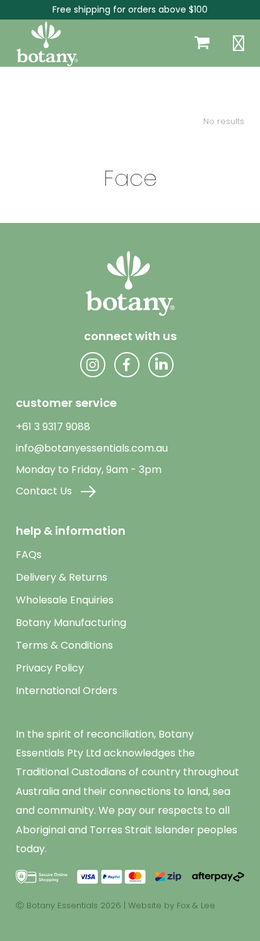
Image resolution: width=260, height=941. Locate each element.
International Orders (66, 690)
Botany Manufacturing (71, 622)
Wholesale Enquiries (65, 600)
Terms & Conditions (64, 645)
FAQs (29, 554)
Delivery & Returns (61, 577)
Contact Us (45, 491)
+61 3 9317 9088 (53, 426)
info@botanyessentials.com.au (92, 448)
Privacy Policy (50, 668)
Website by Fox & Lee (171, 905)
